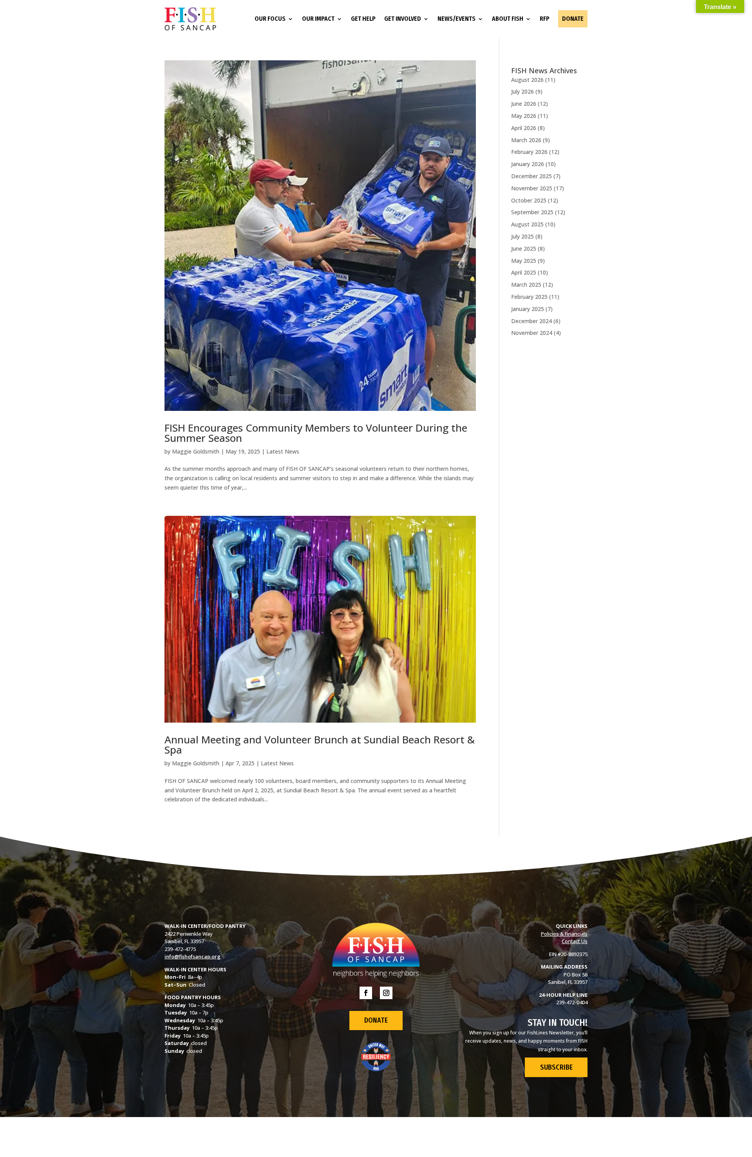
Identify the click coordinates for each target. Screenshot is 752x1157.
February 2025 (529, 296)
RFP (545, 18)
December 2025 (531, 176)
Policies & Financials (564, 933)
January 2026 (527, 164)
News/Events (456, 18)
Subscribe (556, 1067)
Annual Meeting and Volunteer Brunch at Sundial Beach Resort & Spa (319, 744)
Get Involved (402, 18)
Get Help (363, 18)
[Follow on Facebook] (366, 993)
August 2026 (527, 79)
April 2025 (523, 272)
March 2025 (526, 284)
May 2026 (523, 115)
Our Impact (318, 18)
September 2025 (532, 212)
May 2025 (523, 260)
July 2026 (522, 91)
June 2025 (523, 248)
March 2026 (526, 140)
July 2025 (522, 236)
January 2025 (527, 309)
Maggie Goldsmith (195, 451)
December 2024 (531, 321)
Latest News (282, 451)
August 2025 (527, 224)
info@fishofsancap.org (192, 956)
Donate (573, 18)
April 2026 (523, 128)
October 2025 (528, 200)
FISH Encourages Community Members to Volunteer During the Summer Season (315, 433)
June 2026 (523, 103)
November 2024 (531, 332)
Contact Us (575, 941)
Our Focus (270, 18)
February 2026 (529, 151)
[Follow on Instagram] (386, 993)
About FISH (507, 18)
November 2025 (531, 188)
